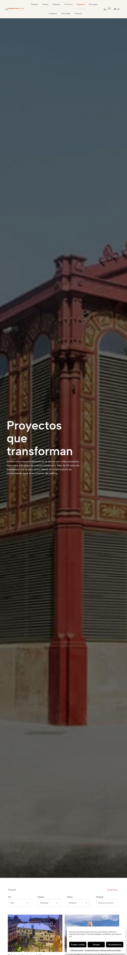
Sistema (69, 897)
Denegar (96, 945)
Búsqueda (99, 897)
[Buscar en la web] (105, 9)
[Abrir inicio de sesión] (109, 8)
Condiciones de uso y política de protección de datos (103, 950)
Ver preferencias (114, 945)
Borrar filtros (112, 890)
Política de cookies (77, 950)
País (9, 897)
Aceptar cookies (78, 945)
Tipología (41, 897)
